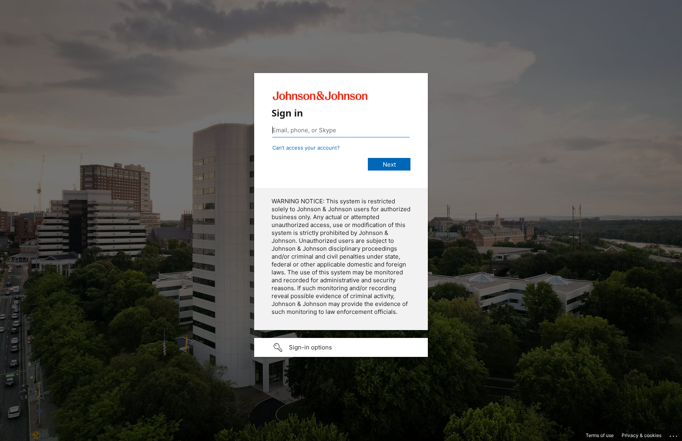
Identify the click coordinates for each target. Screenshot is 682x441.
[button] (341, 347)
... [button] (674, 434)
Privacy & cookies (641, 435)
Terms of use (600, 435)
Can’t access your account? (306, 147)
